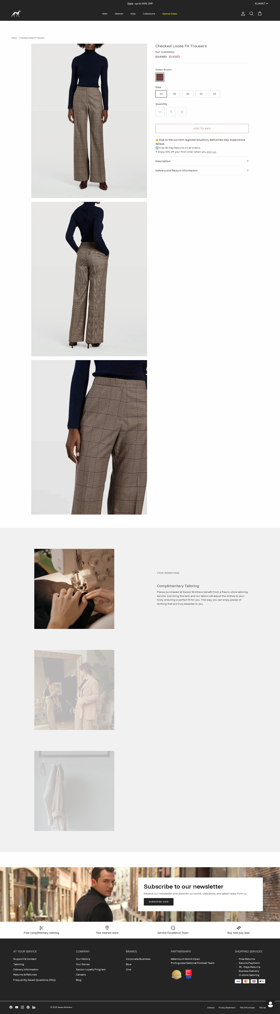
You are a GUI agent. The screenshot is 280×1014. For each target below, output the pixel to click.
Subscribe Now (159, 901)
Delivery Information (25, 969)
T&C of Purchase (247, 1007)
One (128, 969)
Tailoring (18, 964)
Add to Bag (202, 128)
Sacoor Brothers (65, 1007)
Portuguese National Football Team (192, 962)
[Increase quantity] (182, 111)
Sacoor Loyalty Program (91, 969)
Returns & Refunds (25, 974)
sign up (211, 151)
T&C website (264, 1007)
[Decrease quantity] (160, 111)
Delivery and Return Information (176, 170)
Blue (128, 964)
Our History (83, 958)
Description (162, 161)
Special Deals (169, 13)
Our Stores (83, 964)
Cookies (210, 1007)
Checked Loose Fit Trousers (31, 37)
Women (119, 13)
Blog (79, 979)
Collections (149, 13)
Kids (133, 13)
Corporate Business (138, 958)
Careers (81, 974)
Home (14, 37)
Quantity (161, 103)
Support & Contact (24, 958)
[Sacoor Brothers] (16, 14)
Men (104, 13)
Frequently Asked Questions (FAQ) (34, 979)
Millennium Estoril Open (185, 958)
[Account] (242, 13)
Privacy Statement (227, 1007)
